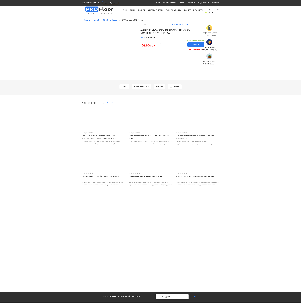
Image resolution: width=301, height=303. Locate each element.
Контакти (215, 3)
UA (209, 12)
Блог (158, 3)
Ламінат (141, 10)
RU (213, 12)
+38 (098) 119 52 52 (91, 2)
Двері (132, 10)
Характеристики (141, 86)
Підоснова (198, 10)
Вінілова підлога (155, 10)
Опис (124, 86)
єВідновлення (203, 3)
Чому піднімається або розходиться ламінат (195, 176)
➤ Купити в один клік (196, 49)
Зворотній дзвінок (110, 3)
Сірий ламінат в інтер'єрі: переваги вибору (100, 176)
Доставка (191, 3)
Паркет (187, 10)
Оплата (181, 3)
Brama (143, 24)
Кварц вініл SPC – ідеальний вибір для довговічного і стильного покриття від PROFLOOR (99, 138)
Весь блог (110, 103)
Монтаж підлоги (169, 3)
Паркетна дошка (174, 10)
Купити (196, 44)
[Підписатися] (194, 297)
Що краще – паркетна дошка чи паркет (146, 176)
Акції (125, 10)
